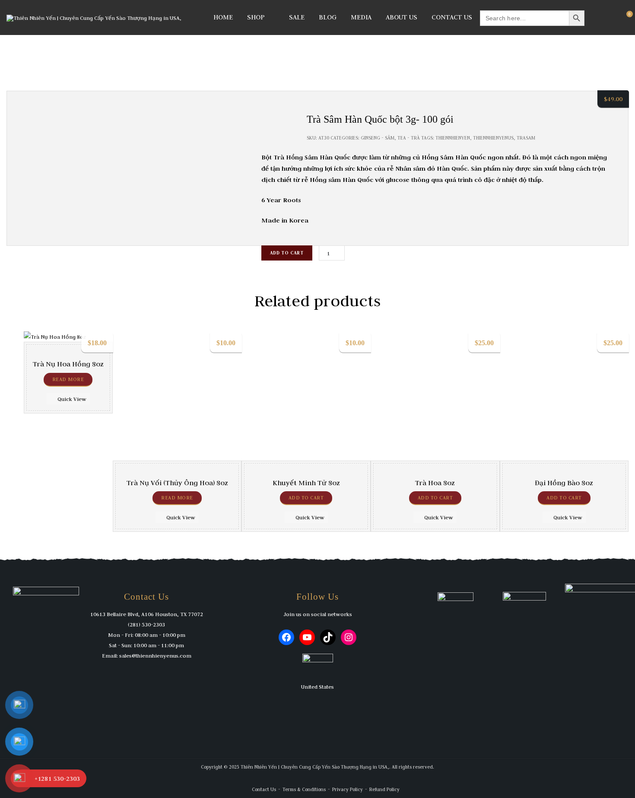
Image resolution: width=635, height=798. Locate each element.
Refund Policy (384, 789)
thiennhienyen (452, 138)
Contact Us (452, 17)
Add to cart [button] (306, 497)
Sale (297, 17)
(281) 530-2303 (146, 624)
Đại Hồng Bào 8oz (564, 482)
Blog (328, 17)
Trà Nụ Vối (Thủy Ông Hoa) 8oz (177, 482)
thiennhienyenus (493, 138)
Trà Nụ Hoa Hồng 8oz (68, 363)
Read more (68, 379)
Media (361, 17)
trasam (526, 138)
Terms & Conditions (304, 789)
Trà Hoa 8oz (435, 482)
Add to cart (287, 253)
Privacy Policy (347, 789)
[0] (625, 17)
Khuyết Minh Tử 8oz (306, 482)
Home (223, 17)
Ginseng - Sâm (377, 138)
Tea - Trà (408, 138)
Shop (256, 17)
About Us (401, 17)
